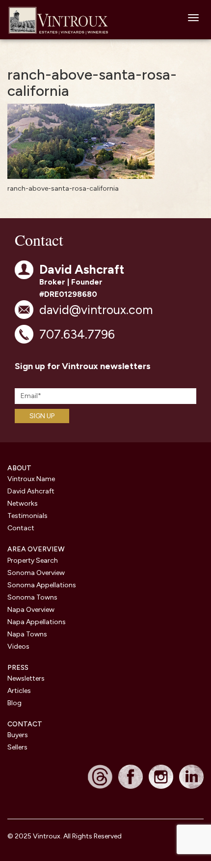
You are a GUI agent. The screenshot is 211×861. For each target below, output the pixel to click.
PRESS (17, 667)
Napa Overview (30, 609)
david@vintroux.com (96, 309)
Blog (14, 703)
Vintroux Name (31, 479)
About (19, 468)
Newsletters (26, 678)
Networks (22, 503)
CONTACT (24, 724)
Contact (20, 528)
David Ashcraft (30, 491)
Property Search (32, 560)
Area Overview (36, 549)
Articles (19, 691)
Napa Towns (27, 634)
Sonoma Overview (36, 573)
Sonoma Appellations (41, 585)
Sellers (17, 747)
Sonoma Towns (32, 597)
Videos (18, 646)
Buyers (17, 735)
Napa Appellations (36, 622)
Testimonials (27, 516)
